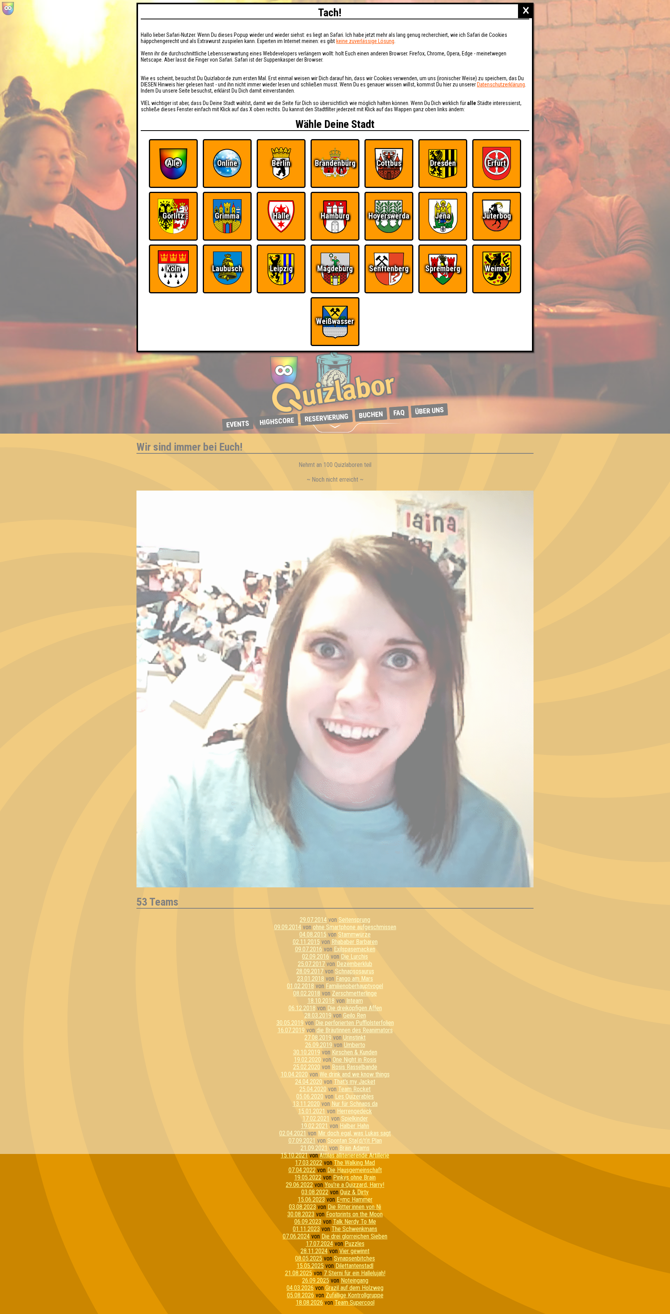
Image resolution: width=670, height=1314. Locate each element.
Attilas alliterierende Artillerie (354, 1155)
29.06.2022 (299, 1184)
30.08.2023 (300, 1214)
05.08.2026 (300, 1295)
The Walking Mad (354, 1162)
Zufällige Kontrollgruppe (354, 1295)
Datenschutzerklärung (501, 84)
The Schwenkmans (354, 1229)
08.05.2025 (308, 1258)
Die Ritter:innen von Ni (354, 1207)
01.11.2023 (306, 1229)
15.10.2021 (294, 1155)
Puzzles (354, 1243)
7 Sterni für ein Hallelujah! (354, 1273)
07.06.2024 (296, 1236)
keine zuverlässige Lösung (365, 41)
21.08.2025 (298, 1273)
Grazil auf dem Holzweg (354, 1288)
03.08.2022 (314, 1192)
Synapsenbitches (354, 1258)
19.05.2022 (307, 1177)
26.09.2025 (315, 1280)
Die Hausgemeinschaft (354, 1170)
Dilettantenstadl (354, 1265)
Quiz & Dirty (354, 1192)
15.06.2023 (311, 1199)
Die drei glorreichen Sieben (354, 1236)
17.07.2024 (319, 1243)
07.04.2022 (302, 1170)
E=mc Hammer (355, 1199)
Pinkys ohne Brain (354, 1177)
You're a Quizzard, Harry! (354, 1184)
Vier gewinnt (354, 1251)
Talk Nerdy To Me (354, 1221)
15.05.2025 (310, 1265)
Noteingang (354, 1280)
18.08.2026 (309, 1302)
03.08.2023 (302, 1207)
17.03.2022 (308, 1162)
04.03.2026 (300, 1288)
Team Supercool (355, 1302)
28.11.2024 (314, 1251)
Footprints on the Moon (354, 1214)
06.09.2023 (307, 1221)
